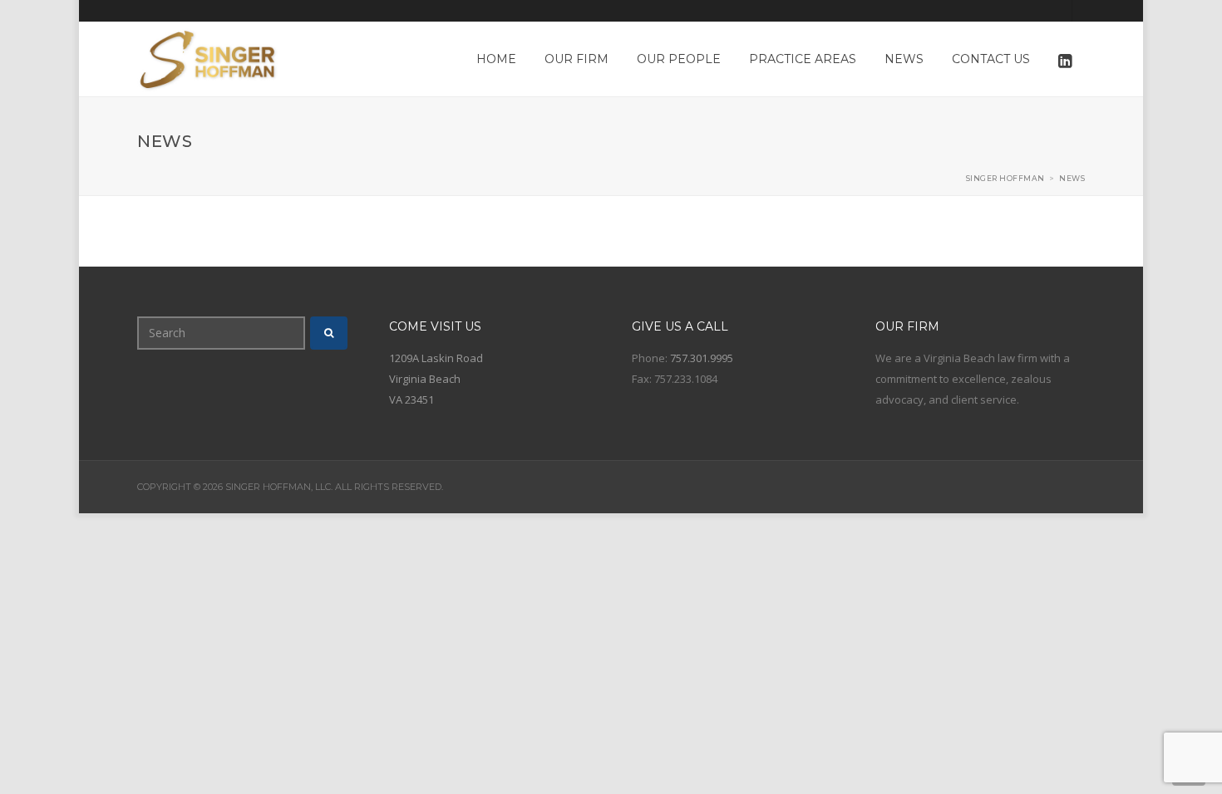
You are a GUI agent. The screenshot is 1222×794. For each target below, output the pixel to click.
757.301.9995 (701, 357)
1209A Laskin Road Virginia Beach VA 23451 (436, 378)
